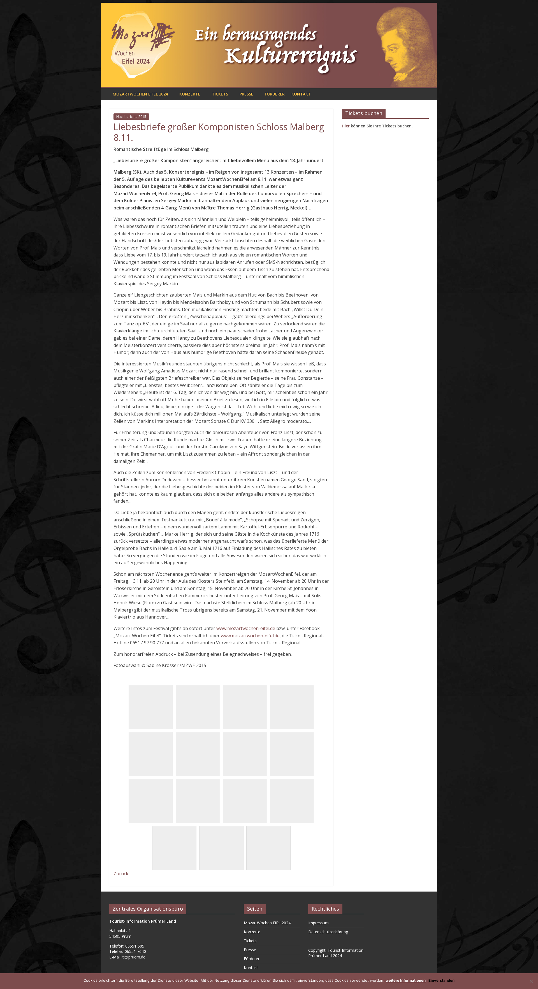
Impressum (318, 922)
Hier (346, 126)
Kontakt (301, 94)
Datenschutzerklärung (328, 931)
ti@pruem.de (133, 957)
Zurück (120, 874)
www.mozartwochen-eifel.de (245, 628)
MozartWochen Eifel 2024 (140, 94)
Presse (246, 94)
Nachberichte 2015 (131, 116)
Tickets (220, 94)
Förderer (275, 94)
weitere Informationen (406, 980)
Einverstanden (441, 980)
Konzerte (189, 94)
